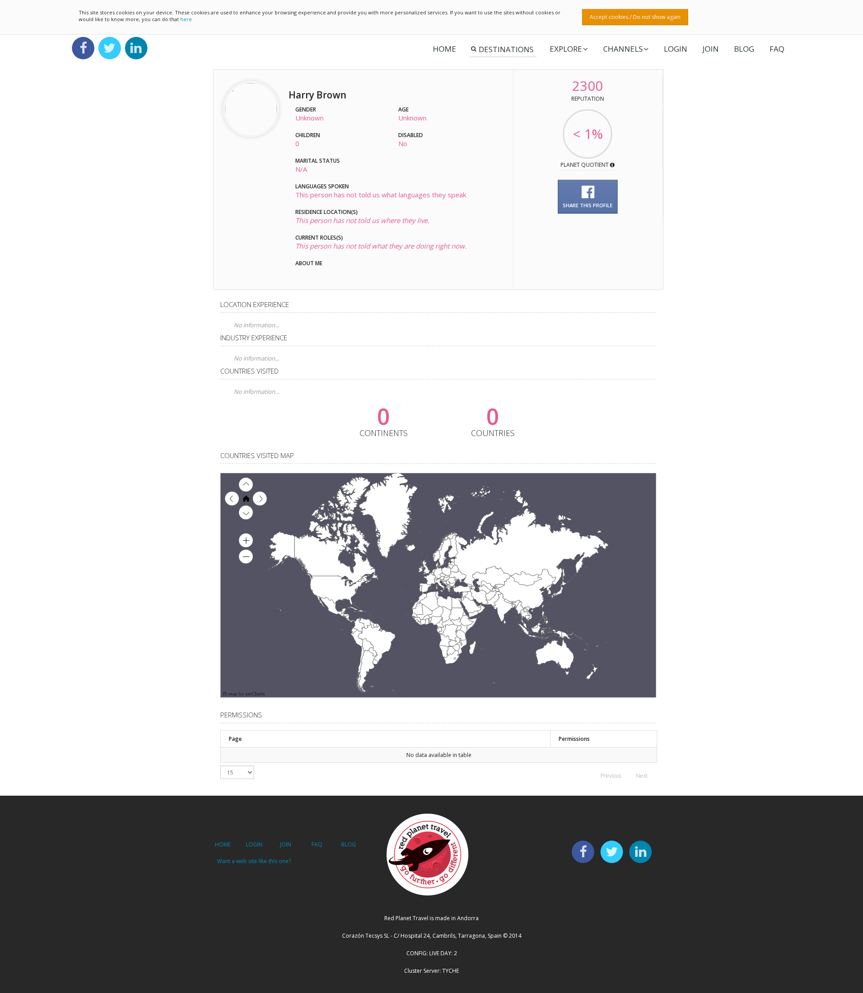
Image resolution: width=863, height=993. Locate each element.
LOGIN (675, 49)
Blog (744, 49)
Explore (566, 49)
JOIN (711, 49)
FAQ (777, 49)
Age (403, 109)
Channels (623, 49)
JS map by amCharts (243, 693)
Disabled (410, 135)
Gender (305, 109)
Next (642, 775)
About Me (308, 263)
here (186, 19)
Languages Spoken (322, 186)
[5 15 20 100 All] (237, 772)
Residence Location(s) (326, 212)
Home (444, 49)
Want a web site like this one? (254, 861)
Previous (611, 775)
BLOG (348, 844)
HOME (223, 844)
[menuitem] (479, 605)
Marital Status (317, 161)
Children (307, 135)
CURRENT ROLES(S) (319, 237)
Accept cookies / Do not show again (635, 17)
